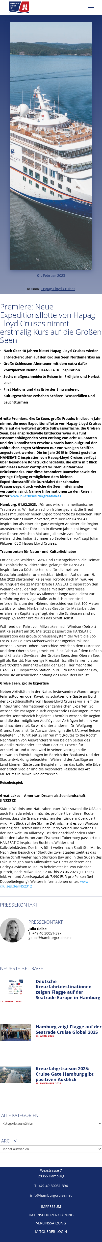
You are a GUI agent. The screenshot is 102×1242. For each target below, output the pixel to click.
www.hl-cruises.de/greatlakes (35, 496)
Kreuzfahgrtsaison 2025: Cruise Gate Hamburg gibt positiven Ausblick (65, 1073)
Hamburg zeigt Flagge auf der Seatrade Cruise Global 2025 (69, 1029)
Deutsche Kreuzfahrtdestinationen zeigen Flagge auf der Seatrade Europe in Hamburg (68, 989)
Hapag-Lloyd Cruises (58, 288)
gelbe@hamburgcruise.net (50, 937)
